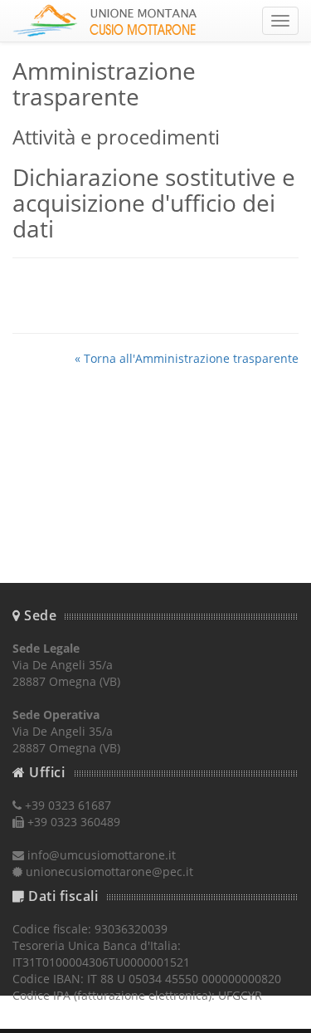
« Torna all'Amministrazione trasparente (187, 358)
